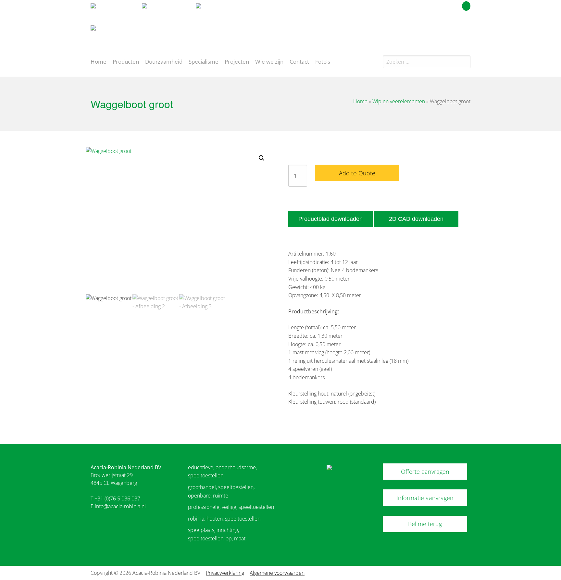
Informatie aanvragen (425, 498)
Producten (126, 61)
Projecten (237, 61)
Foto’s (322, 61)
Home (98, 61)
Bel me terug (425, 524)
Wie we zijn (269, 61)
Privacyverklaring (225, 572)
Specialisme (203, 61)
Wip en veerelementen (398, 101)
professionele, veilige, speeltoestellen (231, 507)
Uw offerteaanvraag (437, 5)
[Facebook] (455, 30)
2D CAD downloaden (416, 219)
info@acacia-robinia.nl (120, 506)
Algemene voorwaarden (277, 572)
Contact (299, 61)
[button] (262, 158)
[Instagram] (466, 30)
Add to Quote (357, 173)
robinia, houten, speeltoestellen (224, 518)
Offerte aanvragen (425, 471)
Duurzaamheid (163, 61)
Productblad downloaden (330, 219)
